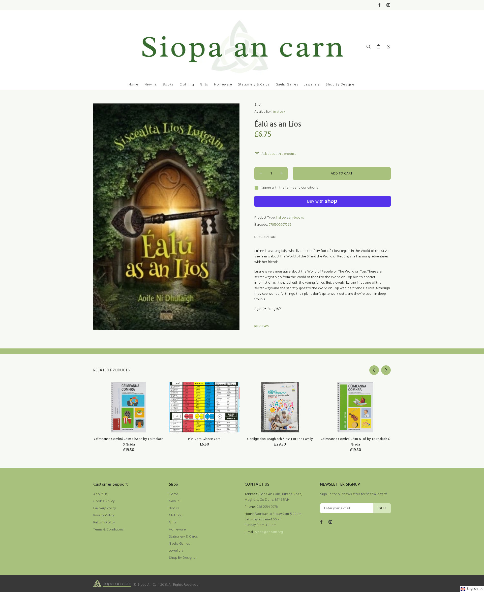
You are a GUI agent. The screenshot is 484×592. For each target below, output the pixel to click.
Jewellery (312, 84)
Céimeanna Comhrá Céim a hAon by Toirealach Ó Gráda (128, 442)
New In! (150, 84)
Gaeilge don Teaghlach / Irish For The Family (280, 439)
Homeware (223, 84)
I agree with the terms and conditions (289, 188)
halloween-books (290, 218)
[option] (128, 411)
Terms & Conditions (108, 529)
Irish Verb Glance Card (204, 439)
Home (133, 84)
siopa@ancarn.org (269, 532)
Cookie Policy (104, 501)
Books (168, 84)
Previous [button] (374, 370)
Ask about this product (278, 154)
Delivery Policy (104, 508)
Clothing (186, 84)
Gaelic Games (287, 84)
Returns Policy (104, 522)
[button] (472, 589)
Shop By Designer (340, 84)
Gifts (204, 84)
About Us (100, 494)
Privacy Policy (103, 515)
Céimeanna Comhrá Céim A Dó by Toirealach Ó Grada (355, 442)
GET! (382, 508)
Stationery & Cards (253, 84)
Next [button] (386, 370)
